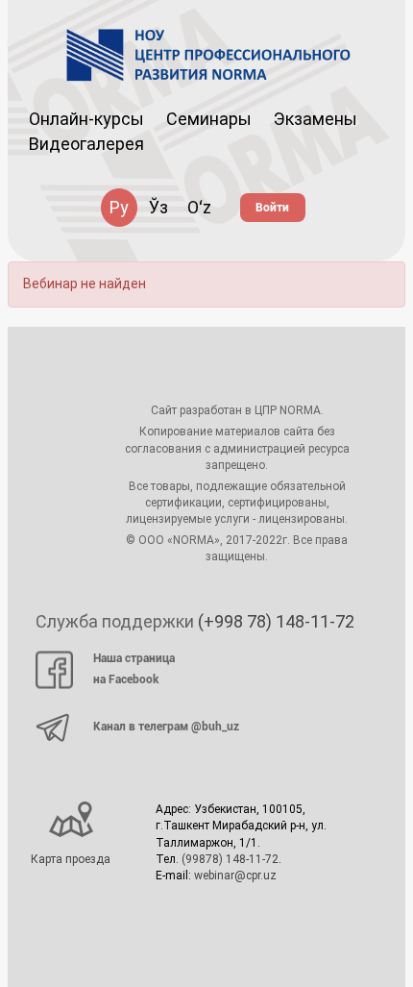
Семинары (209, 119)
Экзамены (315, 119)
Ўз (158, 207)
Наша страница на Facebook (134, 669)
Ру (119, 207)
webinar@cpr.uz (235, 875)
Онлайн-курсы (86, 119)
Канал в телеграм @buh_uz (166, 726)
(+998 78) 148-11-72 (276, 621)
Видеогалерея (86, 144)
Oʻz (199, 207)
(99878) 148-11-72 (230, 859)
